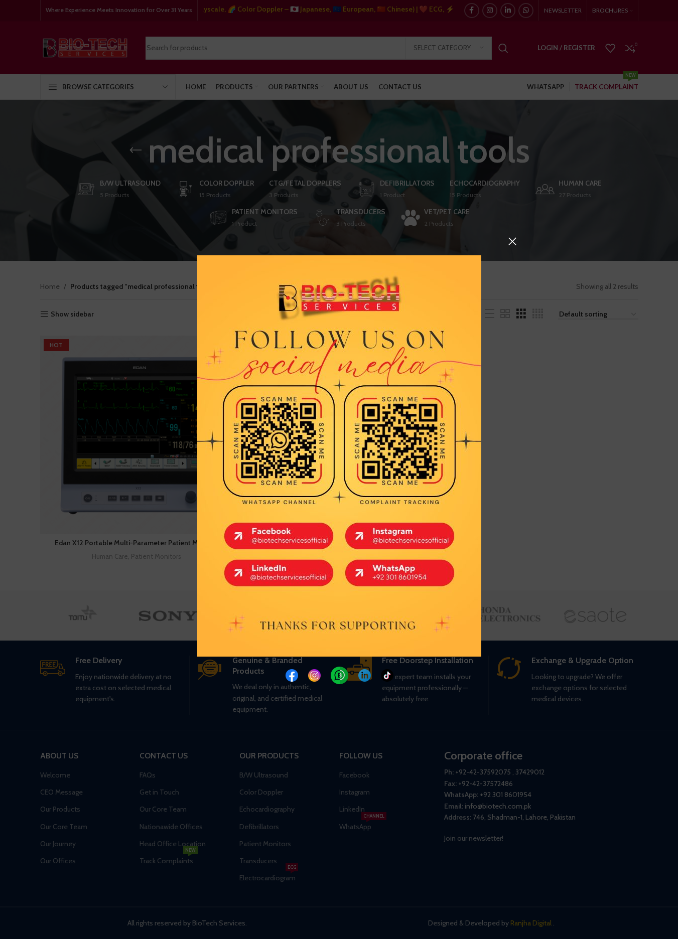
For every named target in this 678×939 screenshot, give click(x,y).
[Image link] (291, 674)
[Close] (512, 241)
